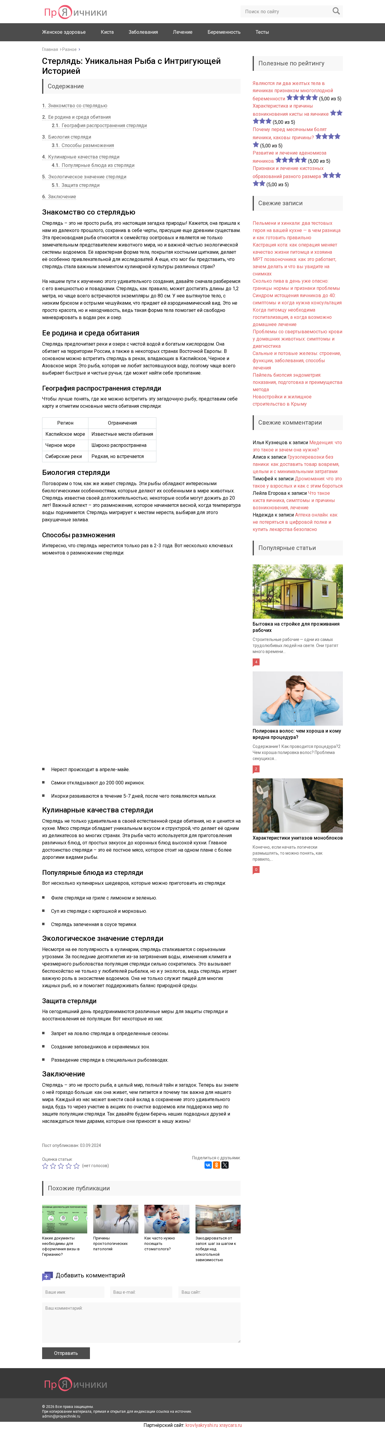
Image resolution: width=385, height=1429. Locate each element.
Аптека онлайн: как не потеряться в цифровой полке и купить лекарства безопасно (295, 522)
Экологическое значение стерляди (84, 177)
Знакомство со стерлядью (74, 105)
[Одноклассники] (216, 1165)
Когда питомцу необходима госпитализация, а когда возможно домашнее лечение (292, 317)
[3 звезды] (62, 1166)
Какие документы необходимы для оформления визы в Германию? (61, 1246)
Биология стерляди (66, 137)
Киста (107, 32)
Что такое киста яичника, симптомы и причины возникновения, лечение (294, 500)
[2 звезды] (54, 1166)
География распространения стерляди (99, 125)
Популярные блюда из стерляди (93, 165)
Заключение (59, 196)
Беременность (224, 32)
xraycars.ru (230, 1425)
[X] (225, 1165)
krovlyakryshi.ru (202, 1425)
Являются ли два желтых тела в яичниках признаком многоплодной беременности (293, 91)
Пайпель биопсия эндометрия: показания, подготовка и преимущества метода (297, 382)
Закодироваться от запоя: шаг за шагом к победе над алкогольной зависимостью (216, 1249)
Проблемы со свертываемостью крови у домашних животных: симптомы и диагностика (297, 339)
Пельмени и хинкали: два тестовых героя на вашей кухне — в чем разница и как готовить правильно (296, 230)
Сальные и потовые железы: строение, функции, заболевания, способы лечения (297, 360)
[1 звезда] (46, 1166)
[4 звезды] (69, 1166)
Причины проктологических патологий (110, 1243)
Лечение (182, 32)
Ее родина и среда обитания (76, 117)
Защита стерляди (76, 185)
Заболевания (143, 32)
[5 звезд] (77, 1166)
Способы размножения (83, 145)
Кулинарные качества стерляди (80, 157)
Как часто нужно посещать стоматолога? (159, 1243)
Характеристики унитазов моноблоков (298, 838)
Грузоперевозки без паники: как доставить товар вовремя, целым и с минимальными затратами (296, 464)
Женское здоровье (64, 32)
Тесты (262, 32)
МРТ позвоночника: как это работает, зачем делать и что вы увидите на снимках (294, 266)
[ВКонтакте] (208, 1165)
